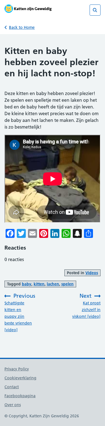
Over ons (12, 404)
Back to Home (22, 27)
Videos (91, 272)
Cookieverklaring (20, 377)
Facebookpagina (20, 395)
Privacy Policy (16, 368)
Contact (11, 386)
